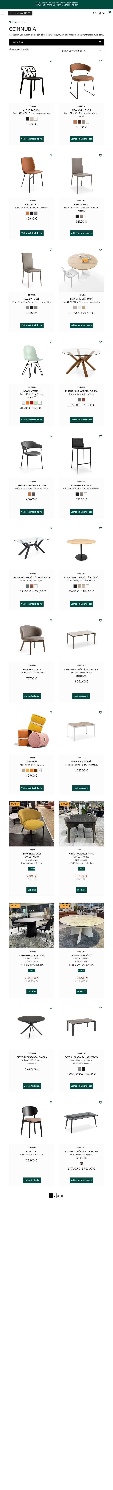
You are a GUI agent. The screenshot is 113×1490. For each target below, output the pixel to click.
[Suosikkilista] (103, 13)
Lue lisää (32, 890)
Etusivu (12, 22)
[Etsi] (94, 13)
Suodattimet (18, 42)
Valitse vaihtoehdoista (31, 139)
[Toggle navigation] (3, 13)
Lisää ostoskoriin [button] (32, 696)
